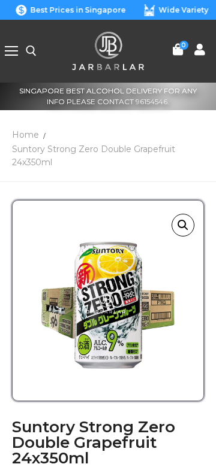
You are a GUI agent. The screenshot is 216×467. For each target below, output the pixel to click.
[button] (183, 225)
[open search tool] (31, 51)
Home (25, 134)
